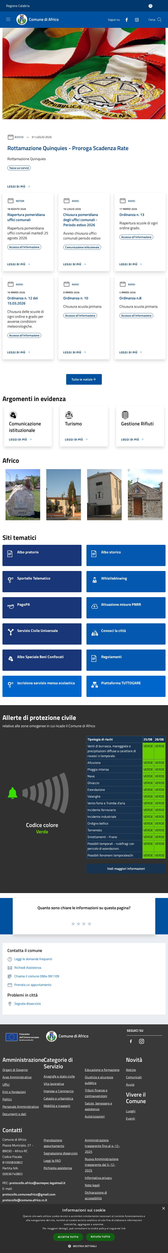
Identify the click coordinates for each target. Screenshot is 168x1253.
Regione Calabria (18, 5)
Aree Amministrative (17, 1077)
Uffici (6, 1084)
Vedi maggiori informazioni (126, 868)
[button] (84, 1246)
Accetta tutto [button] (68, 1237)
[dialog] (84, 1228)
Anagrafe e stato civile (59, 1076)
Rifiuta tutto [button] (100, 1236)
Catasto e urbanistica (58, 1098)
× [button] (163, 1208)
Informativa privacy (98, 1177)
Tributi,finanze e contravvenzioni (96, 1093)
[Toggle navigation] (8, 19)
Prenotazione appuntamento (54, 1143)
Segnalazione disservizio (60, 1153)
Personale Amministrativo (20, 1106)
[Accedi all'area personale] (150, 6)
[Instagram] (135, 19)
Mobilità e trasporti (57, 1105)
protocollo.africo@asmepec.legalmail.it (37, 1182)
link (123, 1228)
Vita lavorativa (54, 1083)
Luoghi (130, 1111)
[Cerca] (159, 19)
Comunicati (134, 1077)
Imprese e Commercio (59, 1091)
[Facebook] (125, 19)
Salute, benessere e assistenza (98, 1106)
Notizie (20, 201)
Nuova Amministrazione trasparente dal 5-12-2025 (101, 1164)
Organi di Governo (15, 1069)
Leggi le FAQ (52, 1160)
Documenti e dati (14, 1113)
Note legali (92, 1185)
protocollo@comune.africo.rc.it (24, 1200)
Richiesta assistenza (58, 1167)
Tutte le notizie (82, 379)
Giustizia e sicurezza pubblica (99, 1080)
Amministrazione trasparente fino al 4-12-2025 (102, 1146)
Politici (7, 1099)
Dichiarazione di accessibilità (96, 1195)
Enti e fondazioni (14, 1091)
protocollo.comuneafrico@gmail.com (28, 1194)
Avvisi (19, 137)
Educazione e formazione (102, 1069)
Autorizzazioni (95, 1116)
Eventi (130, 1118)
